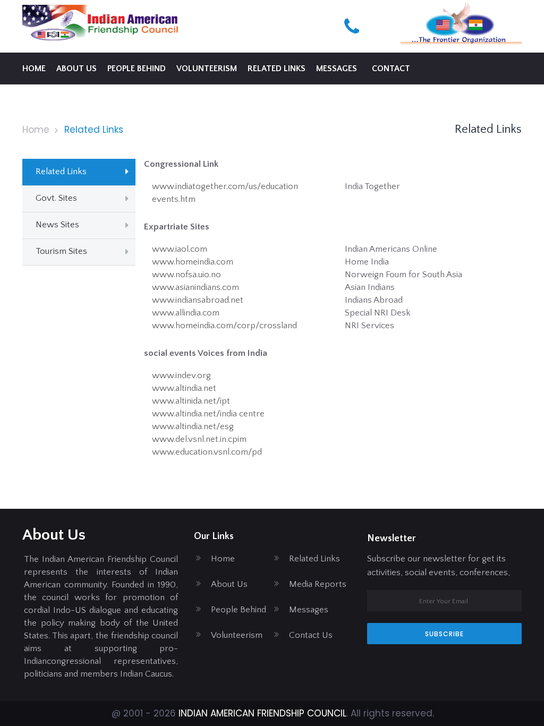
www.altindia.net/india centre (208, 413)
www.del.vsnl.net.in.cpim (199, 439)
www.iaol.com (179, 249)
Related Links (276, 68)
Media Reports (317, 584)
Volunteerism (206, 68)
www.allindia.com (185, 313)
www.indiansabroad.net (197, 300)
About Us (229, 584)
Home (34, 68)
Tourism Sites (61, 251)
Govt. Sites (56, 198)
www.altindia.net (184, 388)
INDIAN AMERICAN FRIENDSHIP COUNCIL (262, 713)
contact (391, 68)
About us (76, 68)
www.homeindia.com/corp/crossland (224, 325)
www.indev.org (181, 375)
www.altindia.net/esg (193, 426)
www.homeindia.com (192, 262)
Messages (336, 68)
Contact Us (311, 635)
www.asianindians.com (195, 287)
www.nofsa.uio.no (186, 274)
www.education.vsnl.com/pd (207, 452)
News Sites (57, 224)
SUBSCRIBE (444, 633)
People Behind (136, 68)
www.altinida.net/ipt (191, 401)
